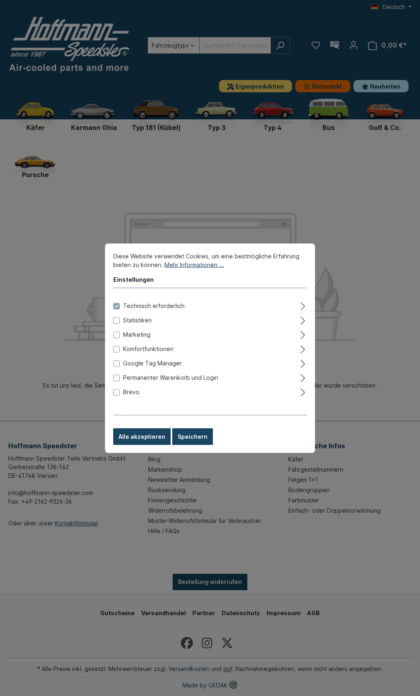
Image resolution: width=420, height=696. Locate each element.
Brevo (131, 391)
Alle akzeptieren (142, 436)
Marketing (137, 334)
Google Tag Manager (152, 362)
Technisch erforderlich (154, 305)
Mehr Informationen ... (194, 264)
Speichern (193, 436)
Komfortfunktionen (148, 348)
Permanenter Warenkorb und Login (170, 377)
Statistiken (137, 319)
